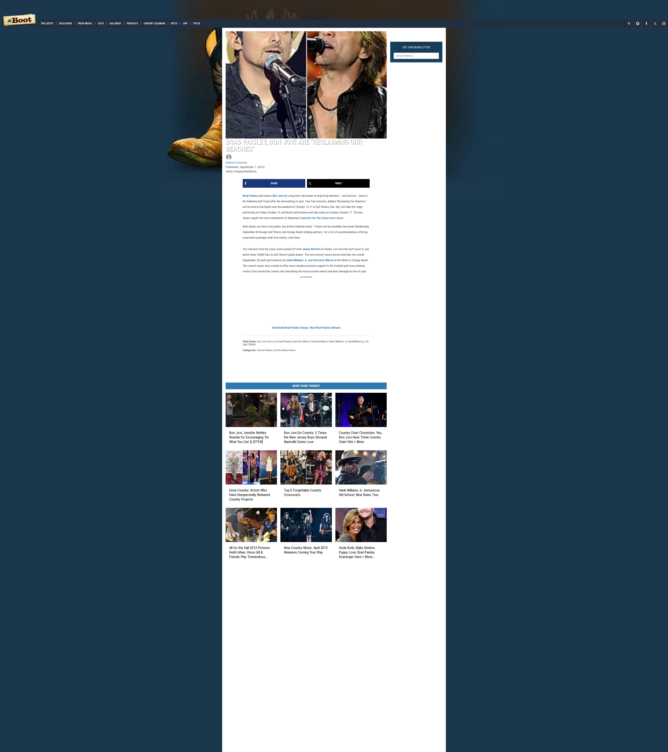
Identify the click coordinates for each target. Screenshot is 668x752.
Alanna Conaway (236, 162)
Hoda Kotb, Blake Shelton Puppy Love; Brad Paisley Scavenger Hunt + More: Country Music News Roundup (360, 552)
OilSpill (252, 344)
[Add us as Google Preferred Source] (637, 23)
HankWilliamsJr (356, 341)
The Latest (47, 23)
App (185, 23)
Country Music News (284, 350)
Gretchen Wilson (323, 260)
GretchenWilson (319, 341)
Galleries (115, 23)
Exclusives (65, 23)
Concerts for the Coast (314, 218)
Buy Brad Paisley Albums (325, 327)
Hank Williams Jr (338, 341)
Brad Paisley (250, 195)
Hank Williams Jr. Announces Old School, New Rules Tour (359, 492)
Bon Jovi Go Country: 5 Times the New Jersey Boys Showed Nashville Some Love (305, 437)
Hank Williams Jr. (297, 260)
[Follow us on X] (655, 23)
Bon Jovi (278, 195)
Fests (174, 23)
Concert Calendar (154, 23)
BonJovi (272, 341)
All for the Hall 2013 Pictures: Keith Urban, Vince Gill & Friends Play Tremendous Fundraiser (249, 552)
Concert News (264, 350)
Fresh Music (85, 23)
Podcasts (132, 23)
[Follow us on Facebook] (646, 23)
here (297, 237)
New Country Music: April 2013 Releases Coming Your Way (306, 550)
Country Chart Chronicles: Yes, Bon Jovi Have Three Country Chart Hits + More (360, 437)
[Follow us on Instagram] (663, 23)
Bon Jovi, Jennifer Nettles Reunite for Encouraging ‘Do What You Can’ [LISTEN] (249, 437)
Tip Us (196, 23)
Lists (101, 23)
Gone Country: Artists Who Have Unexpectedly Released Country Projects (249, 494)
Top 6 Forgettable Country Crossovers (302, 492)
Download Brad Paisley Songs (290, 327)
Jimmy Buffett (311, 249)
